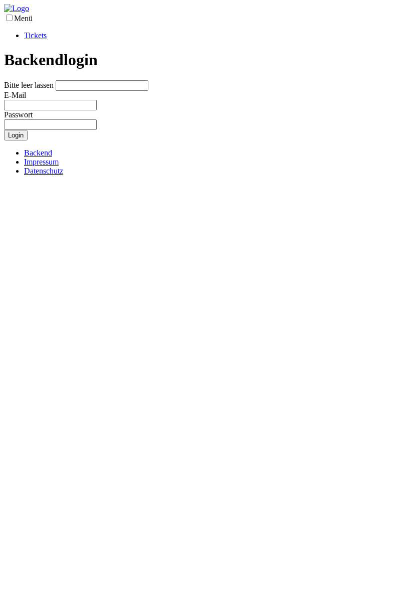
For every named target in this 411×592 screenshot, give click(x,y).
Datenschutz (43, 171)
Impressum (41, 162)
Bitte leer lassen (29, 85)
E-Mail (15, 95)
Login (16, 135)
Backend (38, 153)
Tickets (35, 35)
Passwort (18, 114)
